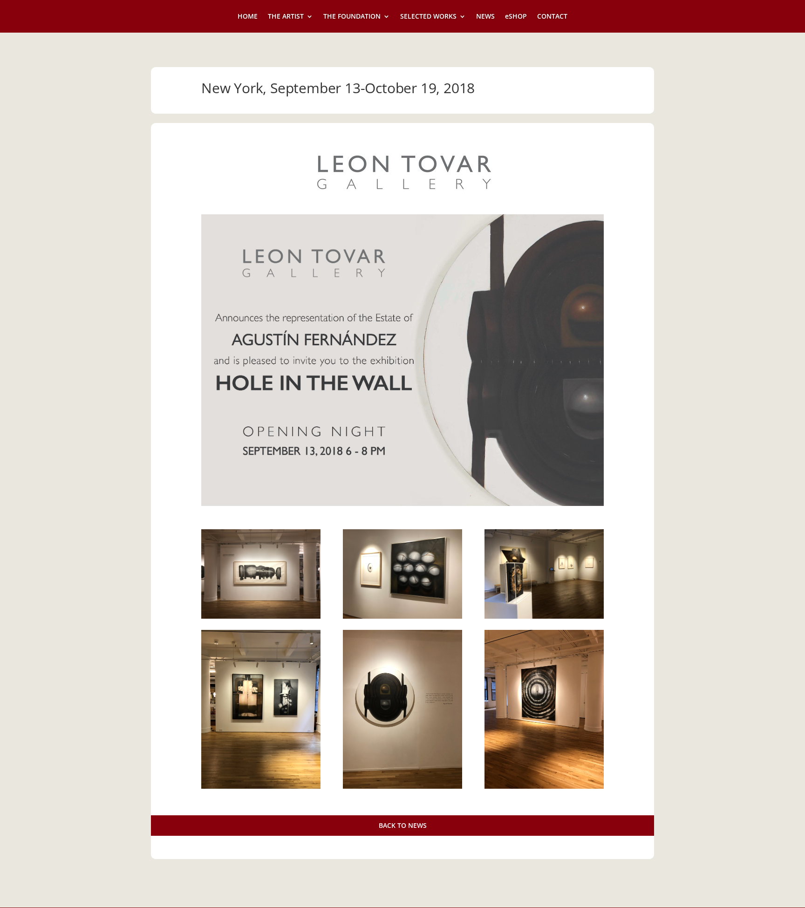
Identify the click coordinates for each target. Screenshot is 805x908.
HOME (248, 16)
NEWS (485, 16)
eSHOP (516, 16)
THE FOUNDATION (352, 16)
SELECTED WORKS (428, 16)
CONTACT (552, 16)
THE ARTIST (286, 16)
